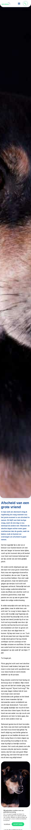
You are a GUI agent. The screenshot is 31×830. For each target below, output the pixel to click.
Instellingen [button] (7, 824)
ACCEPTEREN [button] (18, 824)
